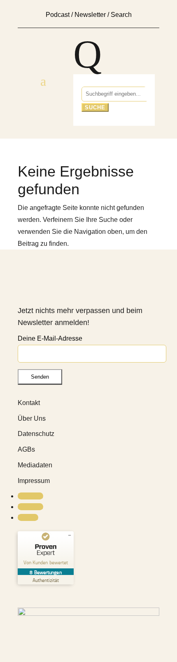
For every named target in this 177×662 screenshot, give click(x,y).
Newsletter (90, 14)
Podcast (58, 14)
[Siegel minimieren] (69, 535)
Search (121, 14)
